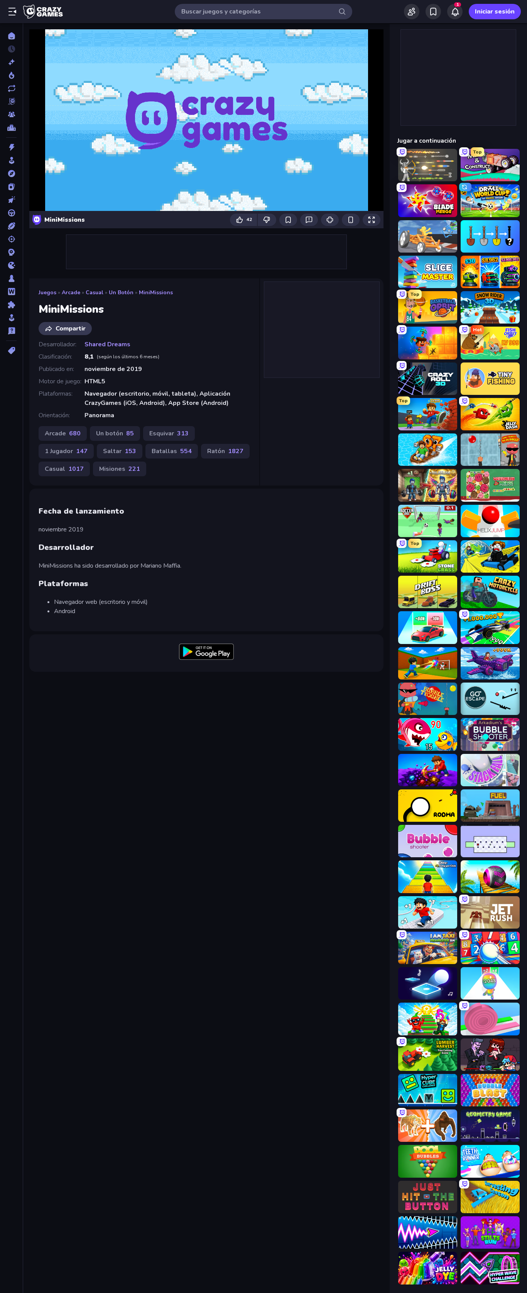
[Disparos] (11, 239)
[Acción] (11, 147)
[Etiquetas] (11, 350)
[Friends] (411, 11)
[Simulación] (11, 317)
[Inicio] (11, 35)
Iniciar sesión (495, 11)
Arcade (71, 292)
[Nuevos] (11, 62)
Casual (94, 292)
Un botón (121, 292)
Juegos (47, 292)
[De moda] (11, 75)
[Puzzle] (11, 304)
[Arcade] (11, 160)
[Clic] (11, 199)
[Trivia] (11, 330)
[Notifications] (455, 11)
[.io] (11, 265)
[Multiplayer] (11, 114)
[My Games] (433, 11)
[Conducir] (11, 212)
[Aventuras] (11, 173)
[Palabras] (11, 291)
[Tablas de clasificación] (11, 127)
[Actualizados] (11, 88)
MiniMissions (156, 292)
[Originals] (11, 101)
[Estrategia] (11, 252)
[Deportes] (11, 226)
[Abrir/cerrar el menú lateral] (12, 11)
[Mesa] (11, 278)
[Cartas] (11, 186)
